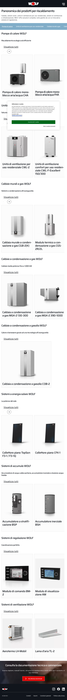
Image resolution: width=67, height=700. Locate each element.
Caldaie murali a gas (53, 26)
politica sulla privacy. (17, 115)
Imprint (35, 695)
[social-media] (53, 689)
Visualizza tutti (11, 47)
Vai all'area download (35, 679)
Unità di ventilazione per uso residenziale (29, 26)
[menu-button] (63, 4)
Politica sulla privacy (59, 695)
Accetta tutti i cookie (33, 122)
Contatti (28, 695)
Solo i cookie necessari (49, 126)
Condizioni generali (45, 695)
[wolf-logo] (33, 4)
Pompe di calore (7, 26)
